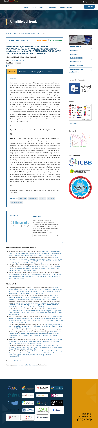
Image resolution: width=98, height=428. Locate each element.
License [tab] (49, 72)
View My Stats (73, 123)
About (34, 7)
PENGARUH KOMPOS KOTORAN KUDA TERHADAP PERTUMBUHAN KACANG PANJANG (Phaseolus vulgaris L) (33, 346)
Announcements (66, 7)
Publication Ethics (76, 58)
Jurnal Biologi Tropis (23, 21)
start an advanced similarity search (26, 365)
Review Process (75, 62)
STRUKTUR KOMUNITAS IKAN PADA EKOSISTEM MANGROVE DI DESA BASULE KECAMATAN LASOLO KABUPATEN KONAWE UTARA (35, 253)
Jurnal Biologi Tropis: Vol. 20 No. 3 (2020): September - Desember (34, 342)
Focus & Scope (75, 54)
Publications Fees (76, 69)
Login (93, 2)
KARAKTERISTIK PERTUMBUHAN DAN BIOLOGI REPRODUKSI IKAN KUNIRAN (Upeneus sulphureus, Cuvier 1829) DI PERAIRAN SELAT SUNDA (35, 311)
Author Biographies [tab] (36, 72)
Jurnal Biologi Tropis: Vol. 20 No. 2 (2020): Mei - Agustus (38, 299)
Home (27, 7)
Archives (16, 33)
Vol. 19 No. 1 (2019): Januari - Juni (30, 33)
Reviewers (74, 50)
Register (87, 2)
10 (17, 361)
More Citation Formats (40, 235)
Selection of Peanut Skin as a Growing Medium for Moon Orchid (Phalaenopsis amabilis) (35, 325)
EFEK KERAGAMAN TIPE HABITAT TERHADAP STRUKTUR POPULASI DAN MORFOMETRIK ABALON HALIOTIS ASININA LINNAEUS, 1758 (35, 267)
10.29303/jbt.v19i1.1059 (17, 61)
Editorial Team (75, 47)
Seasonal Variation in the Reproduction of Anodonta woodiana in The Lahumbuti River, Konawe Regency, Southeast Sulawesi (35, 275)
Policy (42, 7)
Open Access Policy (77, 65)
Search (90, 7)
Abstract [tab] (12, 72)
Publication (52, 7)
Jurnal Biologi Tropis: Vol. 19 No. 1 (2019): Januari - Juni (26, 263)
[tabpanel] (35, 140)
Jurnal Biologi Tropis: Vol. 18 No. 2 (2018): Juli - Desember (35, 348)
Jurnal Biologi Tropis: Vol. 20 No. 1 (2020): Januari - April (34, 269)
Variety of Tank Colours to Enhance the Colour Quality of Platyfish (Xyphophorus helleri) (35, 340)
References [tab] (22, 72)
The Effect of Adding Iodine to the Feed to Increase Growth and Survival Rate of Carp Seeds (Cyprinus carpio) (34, 297)
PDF (10, 66)
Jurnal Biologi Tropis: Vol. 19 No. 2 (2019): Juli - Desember (39, 255)
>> (20, 361)
